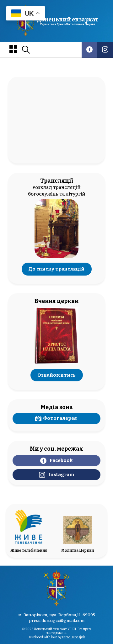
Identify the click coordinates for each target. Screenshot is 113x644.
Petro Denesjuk (73, 637)
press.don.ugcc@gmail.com (56, 620)
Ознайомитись (56, 375)
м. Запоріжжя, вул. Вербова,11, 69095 (56, 615)
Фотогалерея (60, 418)
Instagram (61, 474)
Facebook (61, 460)
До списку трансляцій (56, 269)
